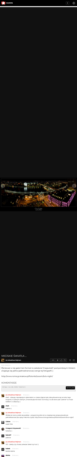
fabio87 (8, 435)
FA (3, 436)
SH (3, 407)
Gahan (8, 421)
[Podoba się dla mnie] (61, 360)
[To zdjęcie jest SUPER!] (58, 360)
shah (7, 406)
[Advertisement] (38, 20)
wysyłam (70, 388)
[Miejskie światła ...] (2, 360)
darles (8, 455)
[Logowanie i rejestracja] (74, 3)
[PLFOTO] (7, 3)
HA (3, 449)
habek (8, 448)
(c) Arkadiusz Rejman (13, 360)
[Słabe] (65, 360)
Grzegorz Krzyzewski (13, 428)
